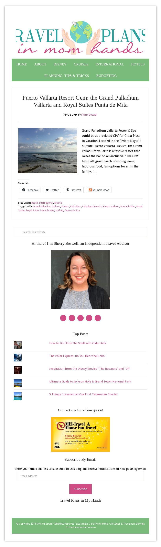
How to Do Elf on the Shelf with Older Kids (77, 343)
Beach (34, 202)
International (46, 202)
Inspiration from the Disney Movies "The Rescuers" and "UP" (90, 368)
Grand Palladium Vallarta (46, 206)
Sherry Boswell (44, 523)
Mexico (58, 202)
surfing (59, 210)
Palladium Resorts (92, 206)
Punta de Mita (128, 206)
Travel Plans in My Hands (80, 36)
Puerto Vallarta (111, 206)
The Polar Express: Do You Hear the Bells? (77, 356)
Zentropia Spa (72, 210)
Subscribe (80, 489)
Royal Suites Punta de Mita (40, 210)
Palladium (75, 206)
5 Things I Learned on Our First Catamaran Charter (83, 394)
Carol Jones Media (99, 523)
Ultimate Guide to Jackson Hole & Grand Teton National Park (90, 381)
